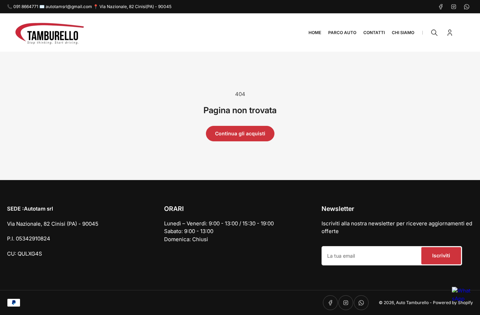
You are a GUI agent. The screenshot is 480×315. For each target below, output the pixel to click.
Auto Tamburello (412, 302)
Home (315, 32)
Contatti (374, 32)
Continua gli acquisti (240, 133)
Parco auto (342, 32)
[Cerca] (434, 32)
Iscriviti (441, 255)
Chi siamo (403, 32)
